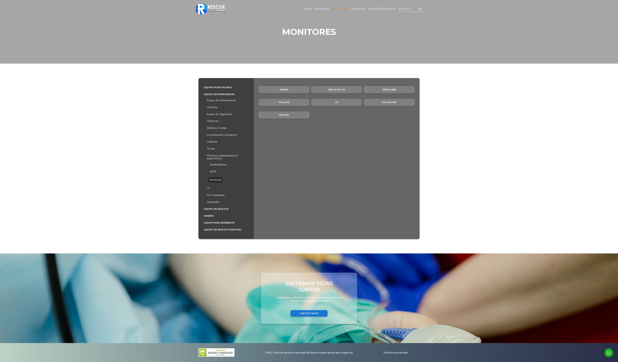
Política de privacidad (395, 352)
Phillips (284, 102)
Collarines (212, 141)
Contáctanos (309, 313)
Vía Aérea (212, 107)
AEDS (213, 171)
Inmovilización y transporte (222, 134)
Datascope (389, 102)
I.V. (208, 188)
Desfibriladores (218, 164)
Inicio (308, 8)
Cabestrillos (213, 202)
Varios (284, 89)
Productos (340, 8)
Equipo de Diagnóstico (219, 114)
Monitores (215, 179)
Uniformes (213, 121)
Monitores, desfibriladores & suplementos (222, 157)
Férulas (211, 148)
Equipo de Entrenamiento (221, 100)
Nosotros (322, 8)
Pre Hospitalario (216, 195)
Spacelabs (389, 89)
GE (336, 102)
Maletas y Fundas (216, 128)
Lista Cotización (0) (382, 8)
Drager (284, 115)
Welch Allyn (336, 89)
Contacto (358, 8)
